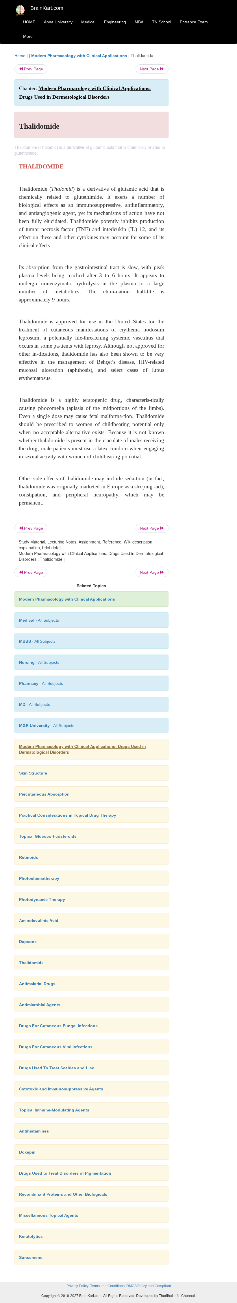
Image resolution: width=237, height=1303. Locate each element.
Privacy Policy (77, 1286)
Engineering (115, 22)
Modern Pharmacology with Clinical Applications (79, 55)
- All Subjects (39, 620)
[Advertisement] (200, 139)
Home (19, 55)
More (28, 36)
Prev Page (33, 69)
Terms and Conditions (107, 1286)
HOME (29, 22)
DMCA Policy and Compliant (148, 1286)
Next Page (150, 69)
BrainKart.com (46, 8)
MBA (139, 22)
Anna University (58, 22)
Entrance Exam (194, 22)
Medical (88, 22)
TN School (161, 22)
